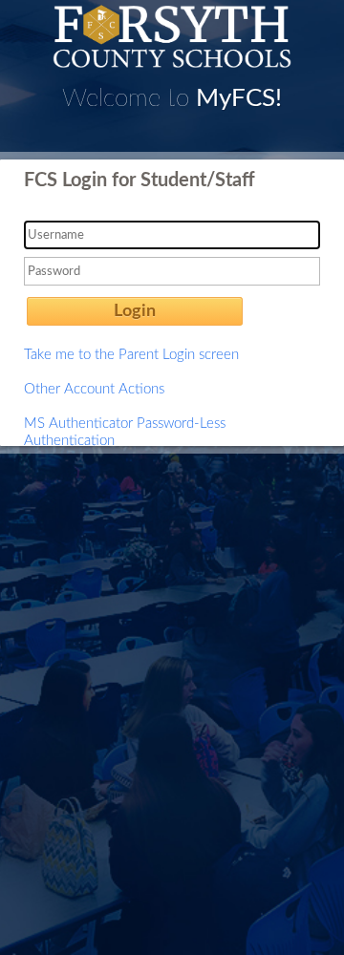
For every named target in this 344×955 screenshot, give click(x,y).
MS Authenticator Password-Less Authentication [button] (125, 432)
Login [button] (135, 311)
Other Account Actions (94, 389)
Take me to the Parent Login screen (131, 355)
